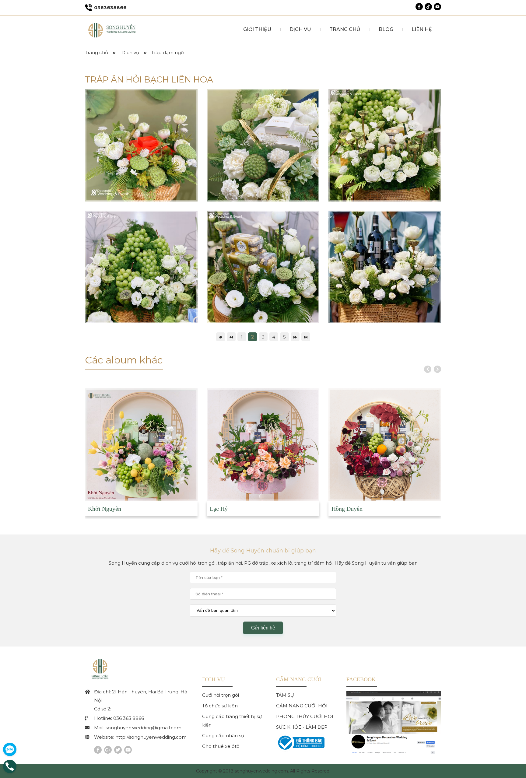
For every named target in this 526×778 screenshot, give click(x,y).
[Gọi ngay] (9, 771)
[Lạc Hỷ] (263, 444)
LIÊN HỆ (422, 29)
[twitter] (118, 750)
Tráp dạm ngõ (167, 52)
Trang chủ (96, 52)
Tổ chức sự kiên (220, 706)
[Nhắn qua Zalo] (9, 749)
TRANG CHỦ (344, 29)
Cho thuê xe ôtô (221, 746)
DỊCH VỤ (300, 29)
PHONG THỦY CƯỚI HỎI (304, 716)
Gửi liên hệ (263, 627)
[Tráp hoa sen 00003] (141, 145)
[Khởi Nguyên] (141, 444)
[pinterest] (128, 750)
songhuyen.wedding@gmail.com (143, 728)
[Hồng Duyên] (384, 444)
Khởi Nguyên (104, 508)
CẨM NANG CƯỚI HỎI (302, 706)
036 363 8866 (128, 718)
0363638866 (110, 7)
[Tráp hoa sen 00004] (263, 145)
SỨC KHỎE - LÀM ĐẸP (302, 727)
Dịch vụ (130, 52)
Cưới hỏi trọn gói (220, 695)
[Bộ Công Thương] (300, 750)
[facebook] (98, 750)
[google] (108, 750)
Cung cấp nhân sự (223, 735)
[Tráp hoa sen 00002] (263, 267)
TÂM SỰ (285, 695)
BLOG (386, 29)
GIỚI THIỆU (257, 29)
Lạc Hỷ (219, 508)
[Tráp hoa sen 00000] (384, 145)
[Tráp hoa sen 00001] (141, 267)
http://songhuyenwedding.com (151, 737)
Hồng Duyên (347, 508)
